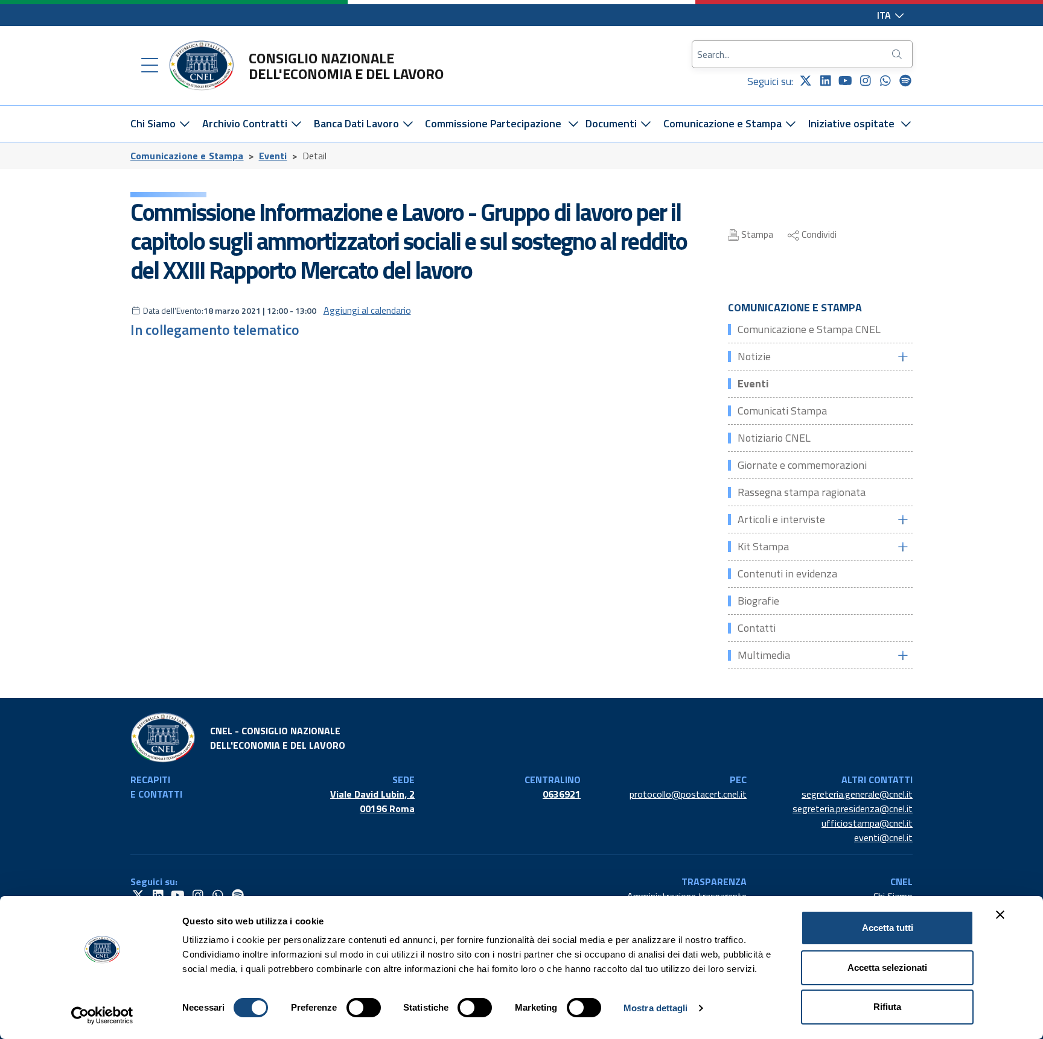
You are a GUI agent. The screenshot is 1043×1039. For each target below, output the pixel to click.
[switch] (363, 1007)
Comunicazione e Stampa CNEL (809, 329)
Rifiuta (887, 1007)
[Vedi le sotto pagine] (902, 357)
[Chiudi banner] (1000, 914)
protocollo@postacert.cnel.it (688, 794)
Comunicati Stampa (782, 410)
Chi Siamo (154, 123)
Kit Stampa (763, 546)
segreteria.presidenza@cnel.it (853, 808)
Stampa (756, 234)
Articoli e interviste (781, 519)
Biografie (758, 601)
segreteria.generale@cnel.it (857, 794)
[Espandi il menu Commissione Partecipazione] (573, 123)
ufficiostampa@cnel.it (867, 823)
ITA (885, 15)
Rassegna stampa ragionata (802, 492)
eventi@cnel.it (883, 837)
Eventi (273, 155)
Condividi (818, 234)
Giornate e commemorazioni (802, 465)
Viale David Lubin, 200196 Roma (372, 801)
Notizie (754, 356)
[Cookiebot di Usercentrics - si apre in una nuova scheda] (102, 1015)
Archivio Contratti (246, 123)
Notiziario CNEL (774, 438)
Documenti (612, 123)
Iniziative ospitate (851, 123)
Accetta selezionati (887, 967)
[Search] (898, 54)
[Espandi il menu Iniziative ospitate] (906, 123)
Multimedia (764, 655)
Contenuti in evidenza (787, 573)
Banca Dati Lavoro (357, 123)
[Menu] (149, 66)
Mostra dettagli (656, 1008)
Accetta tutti (887, 928)
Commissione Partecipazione (493, 123)
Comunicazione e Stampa (723, 123)
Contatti (757, 628)
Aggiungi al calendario (367, 310)
